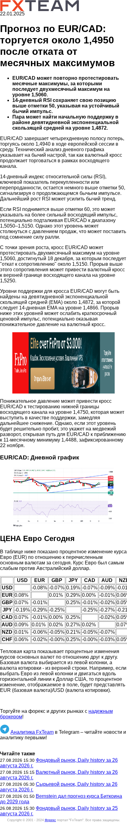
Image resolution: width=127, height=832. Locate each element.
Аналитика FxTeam (32, 732)
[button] (63, 363)
